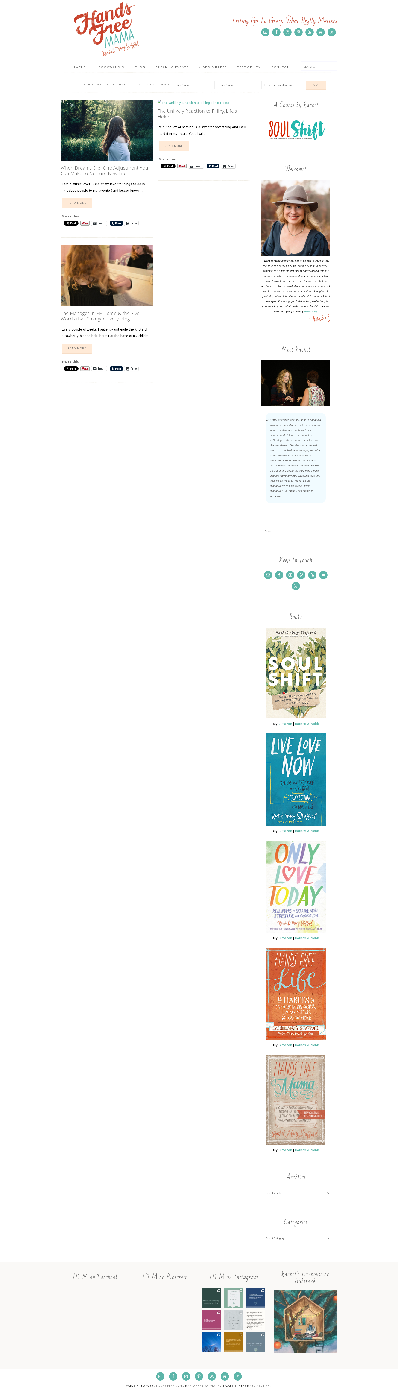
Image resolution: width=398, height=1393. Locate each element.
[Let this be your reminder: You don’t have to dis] (233, 1320)
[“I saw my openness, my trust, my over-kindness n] (233, 1342)
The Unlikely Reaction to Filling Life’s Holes (197, 114)
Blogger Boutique (204, 1386)
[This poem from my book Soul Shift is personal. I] (255, 1342)
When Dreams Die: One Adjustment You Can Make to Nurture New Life (104, 170)
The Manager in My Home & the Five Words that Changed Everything (100, 316)
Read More (76, 202)
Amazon (285, 724)
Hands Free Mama (107, 29)
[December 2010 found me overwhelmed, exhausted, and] (255, 1298)
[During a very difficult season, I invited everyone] (211, 1320)
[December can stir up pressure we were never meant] (233, 1298)
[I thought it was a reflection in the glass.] (211, 1342)
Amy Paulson (262, 1386)
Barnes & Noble (307, 724)
